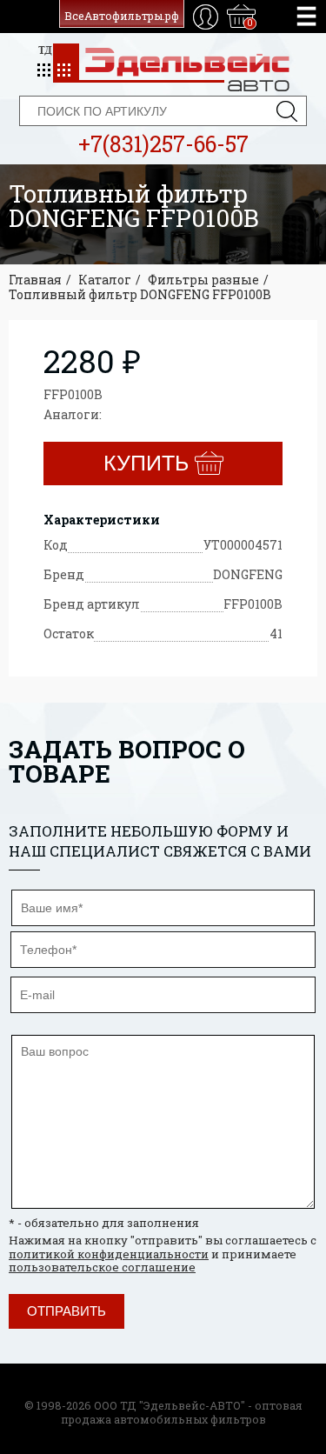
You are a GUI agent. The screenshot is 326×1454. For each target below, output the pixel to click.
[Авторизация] (205, 17)
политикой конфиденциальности (109, 1254)
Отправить (66, 1311)
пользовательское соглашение (102, 1267)
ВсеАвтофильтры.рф (121, 16)
